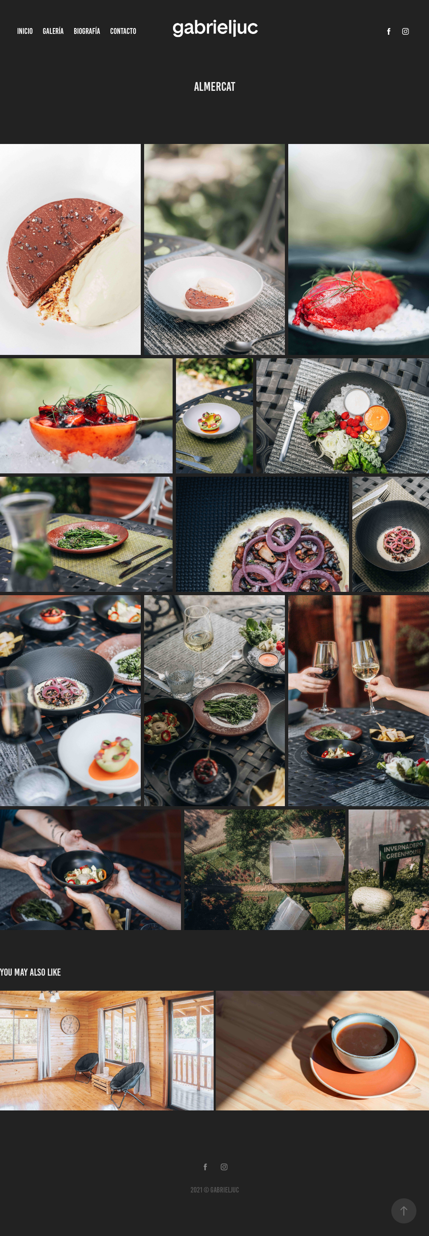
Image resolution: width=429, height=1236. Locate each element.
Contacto (123, 31)
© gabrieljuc (221, 1190)
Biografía (87, 31)
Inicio (25, 31)
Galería (53, 31)
